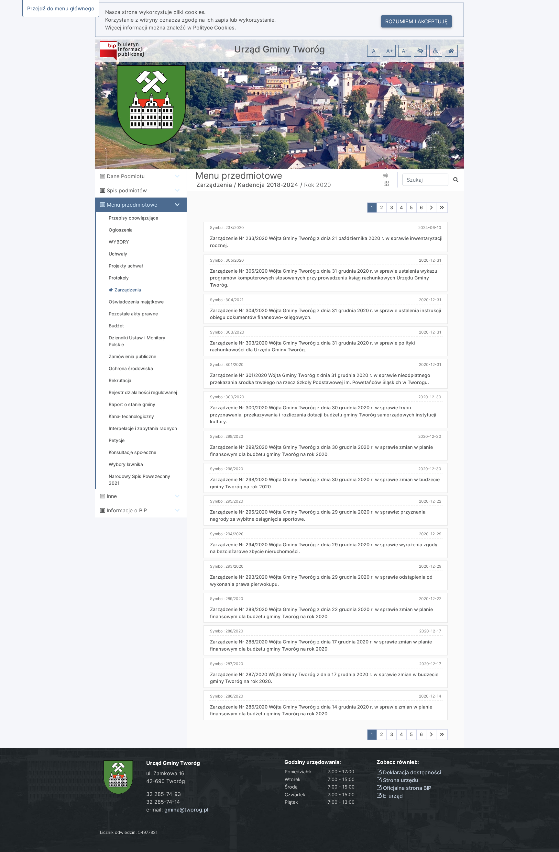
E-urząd (392, 795)
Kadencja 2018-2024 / (270, 184)
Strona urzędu (400, 780)
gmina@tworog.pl (186, 809)
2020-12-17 (430, 631)
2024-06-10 (429, 227)
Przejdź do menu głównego (60, 8)
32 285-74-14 (163, 802)
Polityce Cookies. (214, 27)
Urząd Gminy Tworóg (279, 49)
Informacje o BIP (127, 510)
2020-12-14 (430, 696)
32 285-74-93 (163, 794)
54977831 (148, 832)
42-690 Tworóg (165, 781)
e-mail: (177, 809)
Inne (112, 496)
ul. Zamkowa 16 (165, 773)
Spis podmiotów (127, 190)
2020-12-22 (430, 501)
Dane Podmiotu (126, 176)
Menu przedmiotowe (132, 204)
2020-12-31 (430, 260)
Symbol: (227, 227)
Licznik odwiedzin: (118, 832)
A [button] (374, 51)
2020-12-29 (430, 533)
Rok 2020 (317, 184)
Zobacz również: (398, 762)
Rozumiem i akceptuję (416, 21)
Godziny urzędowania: (312, 762)
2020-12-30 (429, 396)
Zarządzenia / (216, 184)
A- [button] (405, 51)
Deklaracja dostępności (411, 772)
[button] (420, 51)
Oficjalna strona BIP (406, 788)
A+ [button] (389, 51)
